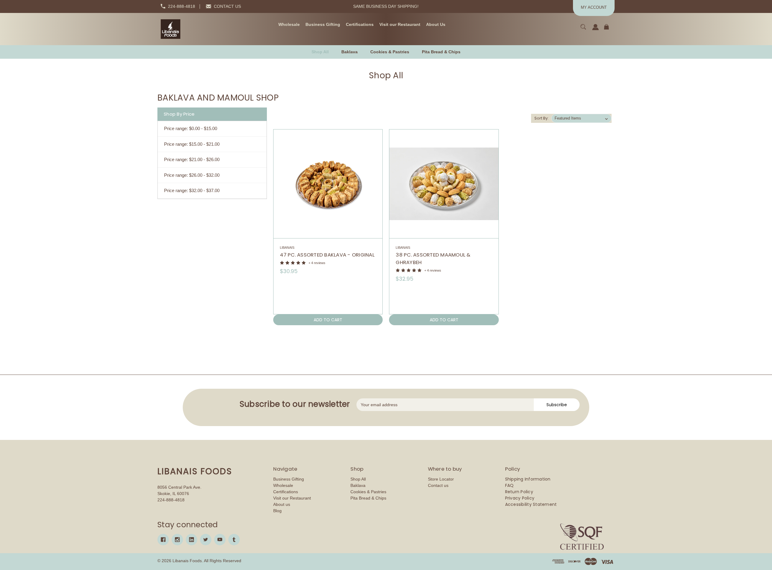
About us (281, 504)
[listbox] (581, 118)
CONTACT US (227, 6)
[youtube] (219, 539)
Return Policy (519, 492)
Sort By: (541, 118)
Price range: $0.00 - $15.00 (190, 128)
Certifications (285, 491)
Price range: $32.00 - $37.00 (192, 190)
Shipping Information (528, 479)
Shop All (358, 479)
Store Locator (441, 479)
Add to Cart (328, 320)
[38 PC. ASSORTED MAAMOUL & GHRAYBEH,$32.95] (443, 183)
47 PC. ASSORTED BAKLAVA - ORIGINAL (327, 254)
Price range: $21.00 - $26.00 (192, 159)
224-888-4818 (181, 6)
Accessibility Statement (531, 504)
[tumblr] (234, 539)
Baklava (357, 485)
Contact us (438, 485)
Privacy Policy (520, 498)
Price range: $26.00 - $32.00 (192, 175)
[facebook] (163, 539)
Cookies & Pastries (368, 491)
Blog (277, 510)
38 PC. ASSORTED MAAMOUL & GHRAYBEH (433, 258)
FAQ (509, 485)
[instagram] (177, 539)
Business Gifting (288, 479)
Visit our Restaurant (292, 498)
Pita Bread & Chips (368, 498)
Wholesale (283, 485)
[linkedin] (191, 539)
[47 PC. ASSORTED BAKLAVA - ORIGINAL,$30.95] (328, 183)
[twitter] (205, 539)
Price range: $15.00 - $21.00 (192, 144)
